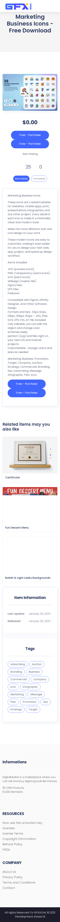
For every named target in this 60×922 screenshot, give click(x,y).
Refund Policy (12, 844)
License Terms (12, 833)
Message (36, 694)
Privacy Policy (12, 877)
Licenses (8, 828)
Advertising (17, 664)
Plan (13, 702)
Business (34, 672)
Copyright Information (19, 839)
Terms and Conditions (18, 882)
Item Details (21, 178)
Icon (13, 687)
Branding (16, 672)
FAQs (6, 849)
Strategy (16, 709)
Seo (45, 702)
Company (39, 679)
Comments (39, 178)
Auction (37, 664)
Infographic (30, 687)
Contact (8, 888)
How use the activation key (22, 823)
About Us (9, 872)
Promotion (29, 702)
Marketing (17, 694)
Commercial (18, 679)
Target (33, 709)
